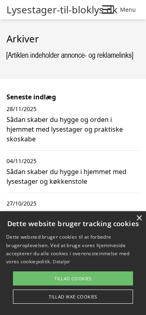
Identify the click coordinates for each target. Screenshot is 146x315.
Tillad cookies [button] (73, 278)
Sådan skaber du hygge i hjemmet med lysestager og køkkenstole (66, 176)
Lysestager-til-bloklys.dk (62, 9)
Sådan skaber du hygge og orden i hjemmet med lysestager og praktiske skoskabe (64, 129)
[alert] (73, 263)
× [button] (139, 218)
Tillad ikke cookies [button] (73, 297)
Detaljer (61, 261)
